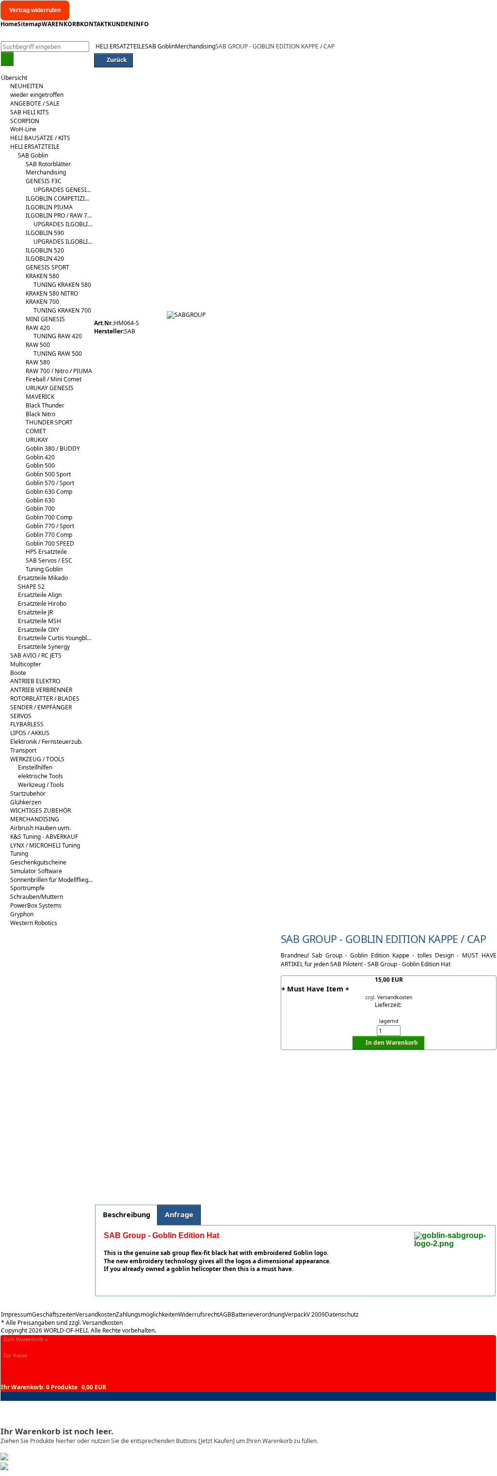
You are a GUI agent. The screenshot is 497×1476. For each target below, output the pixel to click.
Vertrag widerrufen (35, 10)
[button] (7, 58)
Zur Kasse (15, 1355)
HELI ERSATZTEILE (120, 46)
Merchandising (195, 46)
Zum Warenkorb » (25, 1339)
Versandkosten (394, 997)
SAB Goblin (160, 46)
